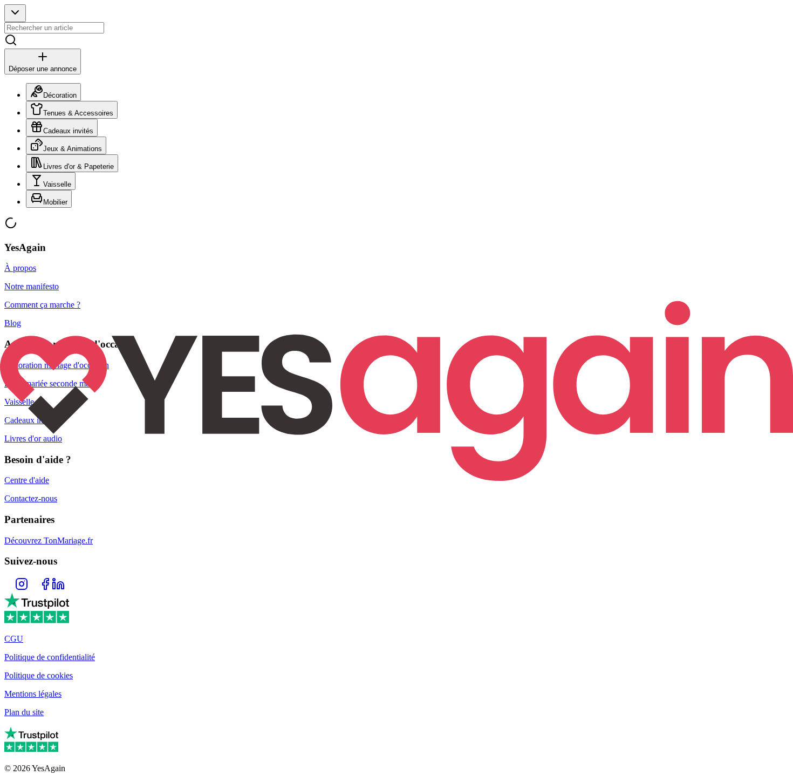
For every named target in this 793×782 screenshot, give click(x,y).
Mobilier (55, 202)
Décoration (60, 95)
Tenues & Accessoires (78, 113)
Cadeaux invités (68, 131)
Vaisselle (57, 184)
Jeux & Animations (72, 149)
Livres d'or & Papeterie (78, 166)
